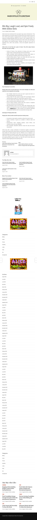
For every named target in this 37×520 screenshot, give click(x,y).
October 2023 (4, 361)
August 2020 (4, 441)
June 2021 (4, 415)
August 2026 (4, 276)
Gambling (3, 244)
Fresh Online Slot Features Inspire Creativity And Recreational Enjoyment (9, 163)
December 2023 (4, 356)
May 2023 (3, 374)
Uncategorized (4, 254)
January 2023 (4, 384)
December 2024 (4, 325)
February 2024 (4, 351)
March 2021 (4, 423)
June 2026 (4, 281)
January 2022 (4, 405)
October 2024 (4, 330)
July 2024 (3, 338)
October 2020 (4, 436)
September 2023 (4, 364)
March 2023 (4, 379)
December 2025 (4, 294)
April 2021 (4, 420)
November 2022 (4, 389)
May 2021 (3, 418)
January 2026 (4, 292)
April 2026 (4, 284)
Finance (3, 460)
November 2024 (4, 328)
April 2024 (4, 346)
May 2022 (3, 397)
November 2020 (4, 433)
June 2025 (4, 310)
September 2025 (4, 302)
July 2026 (3, 279)
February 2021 (4, 425)
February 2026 (4, 289)
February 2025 (4, 320)
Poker (3, 249)
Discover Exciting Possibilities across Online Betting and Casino (26, 498)
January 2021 (4, 428)
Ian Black (13, 31)
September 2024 (4, 333)
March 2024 (4, 348)
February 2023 (4, 382)
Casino (3, 239)
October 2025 (4, 299)
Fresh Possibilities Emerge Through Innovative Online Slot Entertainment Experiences (25, 163)
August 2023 (4, 366)
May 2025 (3, 312)
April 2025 (4, 315)
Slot (3, 252)
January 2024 (4, 353)
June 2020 (4, 446)
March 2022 (4, 400)
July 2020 (3, 443)
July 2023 (3, 369)
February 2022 (4, 402)
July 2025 (3, 307)
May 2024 (3, 343)
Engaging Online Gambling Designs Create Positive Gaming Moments (9, 179)
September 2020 (4, 438)
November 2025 (4, 297)
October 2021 (4, 410)
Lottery (3, 247)
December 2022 (4, 387)
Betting (3, 236)
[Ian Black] (6, 153)
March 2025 (4, 317)
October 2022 (4, 392)
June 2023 (4, 371)
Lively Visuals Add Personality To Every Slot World (9, 506)
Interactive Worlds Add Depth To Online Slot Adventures (26, 506)
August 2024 (4, 335)
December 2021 (4, 407)
